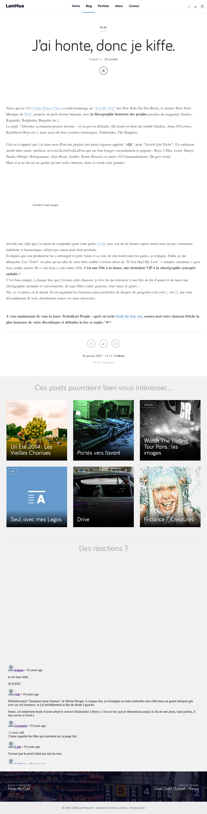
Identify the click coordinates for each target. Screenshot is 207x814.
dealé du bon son (129, 316)
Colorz (141, 808)
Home (76, 6)
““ (104, 108)
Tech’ (28, 114)
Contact (134, 6)
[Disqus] (103, 608)
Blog (89, 6)
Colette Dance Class (46, 108)
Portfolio (103, 6)
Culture (93, 59)
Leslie (101, 243)
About (119, 6)
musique (109, 362)
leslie (98, 362)
